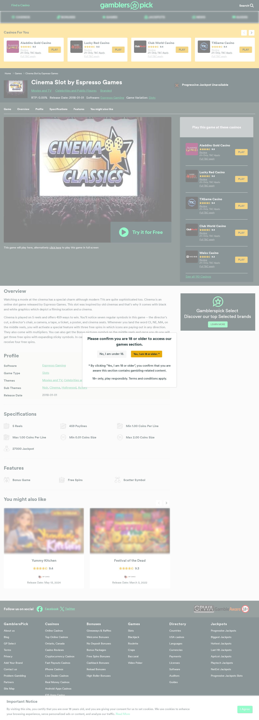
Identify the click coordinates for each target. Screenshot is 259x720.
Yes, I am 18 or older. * (146, 354)
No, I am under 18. (112, 354)
